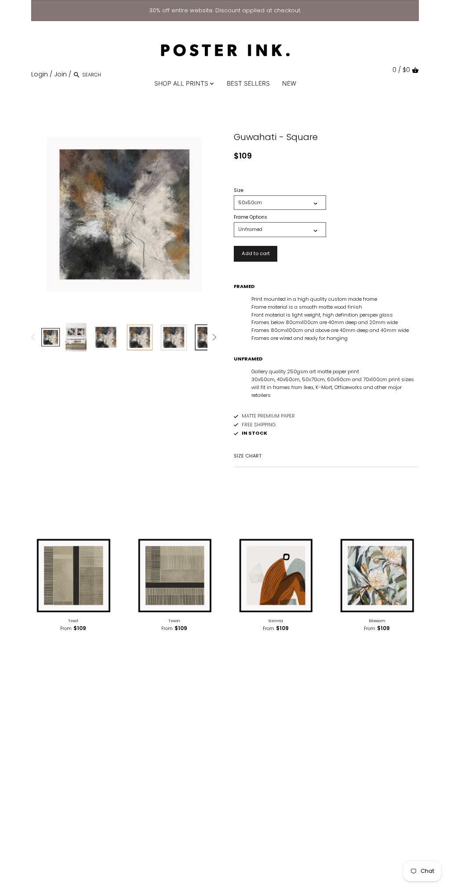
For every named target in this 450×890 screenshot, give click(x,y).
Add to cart (256, 253)
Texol (73, 621)
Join (60, 74)
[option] (50, 337)
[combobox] (119, 74)
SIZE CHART (247, 455)
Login (39, 74)
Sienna (276, 621)
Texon (174, 621)
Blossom (377, 621)
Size (238, 190)
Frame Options (250, 217)
